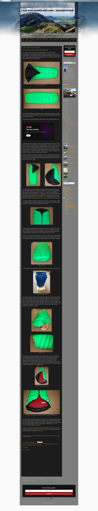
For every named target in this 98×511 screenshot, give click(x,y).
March (67, 129)
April (66, 127)
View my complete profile (67, 81)
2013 (66, 134)
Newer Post (25, 478)
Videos (50, 39)
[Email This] (37, 442)
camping (38, 443)
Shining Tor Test (67, 202)
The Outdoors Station (69, 197)
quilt (56, 443)
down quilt (42, 443)
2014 (66, 132)
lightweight (50, 443)
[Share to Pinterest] (41, 442)
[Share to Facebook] (40, 442)
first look (45, 443)
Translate (72, 184)
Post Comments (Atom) (31, 480)
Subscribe (69, 54)
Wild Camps (32, 39)
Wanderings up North (69, 189)
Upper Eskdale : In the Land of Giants (71, 163)
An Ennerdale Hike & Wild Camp (72, 157)
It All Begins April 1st (68, 198)
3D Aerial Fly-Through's (64, 39)
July (66, 119)
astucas (30, 443)
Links (27, 41)
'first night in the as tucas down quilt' (41, 429)
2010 (66, 138)
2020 (66, 109)
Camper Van (73, 39)
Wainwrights (45, 39)
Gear (23, 41)
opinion (53, 443)
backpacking (34, 443)
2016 (66, 115)
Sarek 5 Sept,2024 (68, 190)
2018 (66, 112)
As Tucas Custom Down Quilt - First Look (69, 123)
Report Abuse (66, 213)
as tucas (26, 443)
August (67, 118)
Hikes (27, 39)
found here (52, 232)
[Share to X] (39, 442)
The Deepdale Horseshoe (70, 169)
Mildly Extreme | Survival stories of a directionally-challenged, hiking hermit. (70, 206)
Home (23, 39)
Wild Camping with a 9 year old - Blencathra (71, 146)
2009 (66, 140)
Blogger (55, 503)
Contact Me (31, 41)
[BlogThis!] (38, 442)
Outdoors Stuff (38, 39)
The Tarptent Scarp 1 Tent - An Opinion (71, 151)
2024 (66, 103)
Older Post (58, 478)
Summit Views (56, 39)
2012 (66, 135)
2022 (66, 106)
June (67, 121)
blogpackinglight (68, 201)
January (67, 130)
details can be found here (39, 196)
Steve (70, 67)
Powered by (46, 498)
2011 (66, 137)
